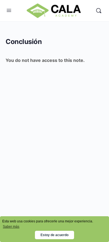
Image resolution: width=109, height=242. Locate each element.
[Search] (98, 10)
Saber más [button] (11, 227)
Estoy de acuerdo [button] (54, 235)
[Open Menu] (9, 10)
